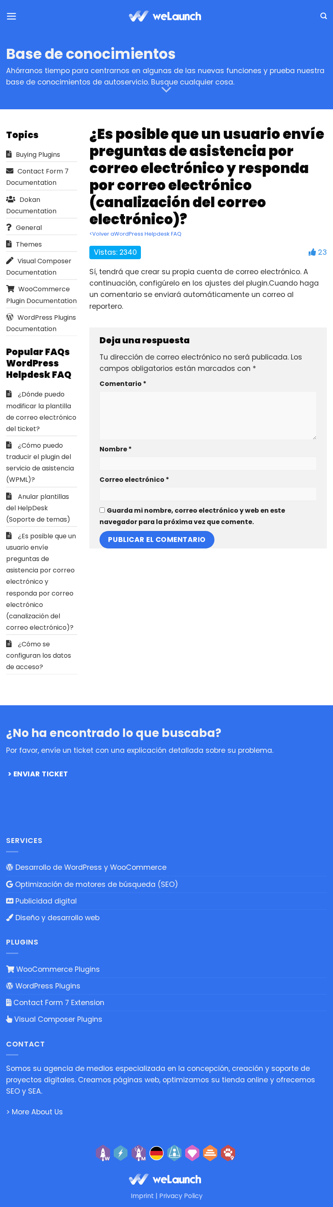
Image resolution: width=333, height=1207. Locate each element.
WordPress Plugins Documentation (41, 323)
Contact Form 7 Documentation (37, 177)
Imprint (142, 1195)
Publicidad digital (45, 901)
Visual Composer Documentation (38, 266)
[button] (11, 16)
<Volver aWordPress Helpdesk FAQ (135, 234)
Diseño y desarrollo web (56, 918)
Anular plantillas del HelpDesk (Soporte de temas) (38, 508)
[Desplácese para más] (166, 90)
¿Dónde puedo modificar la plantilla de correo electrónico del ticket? (41, 411)
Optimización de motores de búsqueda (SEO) (95, 884)
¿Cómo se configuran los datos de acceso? (38, 655)
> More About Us (34, 1112)
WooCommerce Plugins (57, 969)
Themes (29, 244)
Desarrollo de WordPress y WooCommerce (89, 867)
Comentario (122, 383)
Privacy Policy (181, 1195)
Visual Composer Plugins (57, 1019)
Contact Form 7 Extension (57, 1003)
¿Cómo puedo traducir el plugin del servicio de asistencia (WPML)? (40, 462)
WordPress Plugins (46, 986)
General (29, 227)
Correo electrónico (134, 479)
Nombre (115, 449)
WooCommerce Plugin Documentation (41, 294)
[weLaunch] (166, 16)
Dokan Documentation (31, 205)
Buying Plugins (38, 154)
